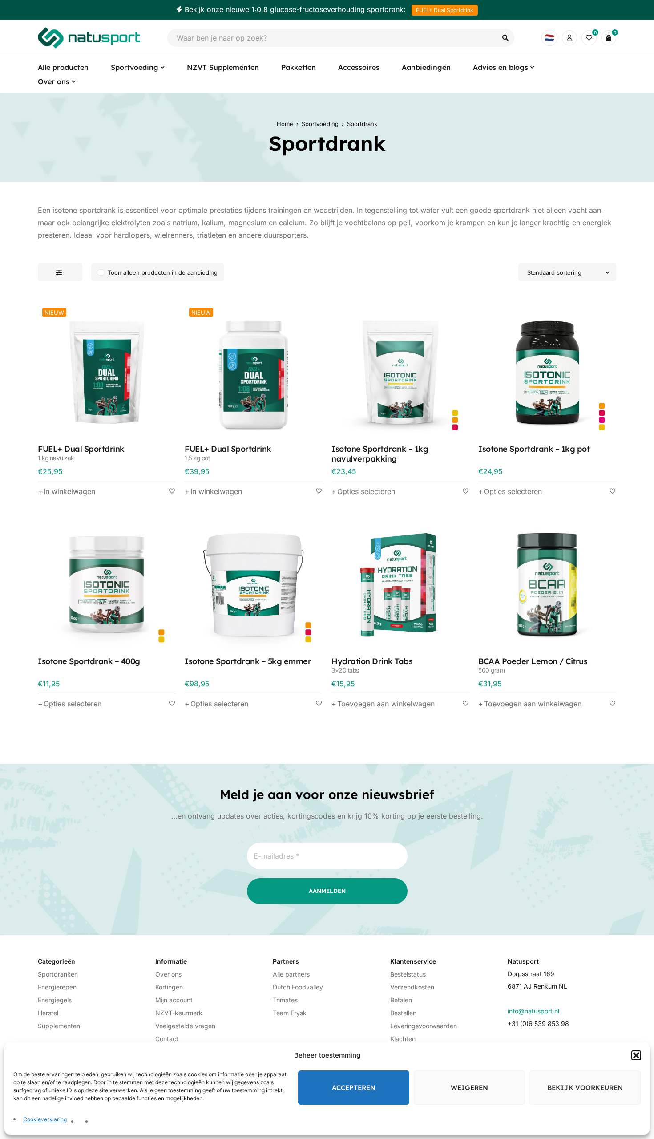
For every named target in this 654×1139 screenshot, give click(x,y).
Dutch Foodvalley (298, 987)
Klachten (403, 1038)
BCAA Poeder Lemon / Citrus (532, 664)
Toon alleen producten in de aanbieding (163, 272)
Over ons (168, 974)
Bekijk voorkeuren (585, 1087)
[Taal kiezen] (549, 38)
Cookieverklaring (45, 1119)
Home (285, 123)
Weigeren (469, 1087)
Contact (166, 1038)
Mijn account (174, 1000)
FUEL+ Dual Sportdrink (444, 10)
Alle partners (291, 974)
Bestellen (403, 1013)
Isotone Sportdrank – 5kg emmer (248, 661)
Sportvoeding (320, 123)
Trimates (285, 1000)
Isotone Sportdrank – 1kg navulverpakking (379, 454)
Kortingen (169, 987)
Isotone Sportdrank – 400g (89, 661)
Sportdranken (58, 974)
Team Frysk (290, 1013)
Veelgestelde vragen (185, 1026)
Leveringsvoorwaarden (423, 1026)
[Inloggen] (569, 37)
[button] (636, 1055)
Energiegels (55, 1000)
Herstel (48, 1013)
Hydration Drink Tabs (371, 664)
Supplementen (59, 1026)
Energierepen (57, 987)
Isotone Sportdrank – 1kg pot (533, 449)
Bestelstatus (408, 974)
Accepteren (353, 1087)
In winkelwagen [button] (69, 491)
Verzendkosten (412, 987)
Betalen (401, 1000)
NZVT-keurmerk (178, 1013)
